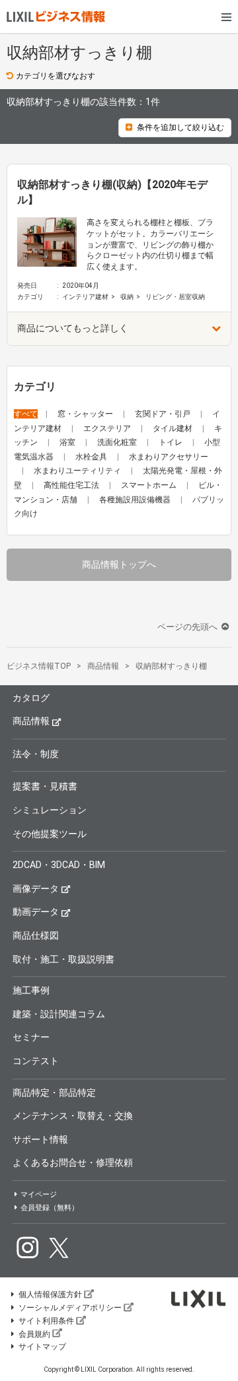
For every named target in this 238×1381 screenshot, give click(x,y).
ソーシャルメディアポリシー (70, 1307)
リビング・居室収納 (175, 296)
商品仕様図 (36, 935)
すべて (26, 414)
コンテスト (36, 1061)
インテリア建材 (85, 296)
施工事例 (31, 990)
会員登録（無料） (49, 1207)
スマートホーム (149, 485)
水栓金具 (92, 456)
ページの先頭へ (188, 627)
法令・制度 (36, 754)
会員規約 (34, 1334)
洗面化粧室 (118, 442)
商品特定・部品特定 (54, 1092)
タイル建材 (173, 428)
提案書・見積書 (45, 786)
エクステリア (108, 428)
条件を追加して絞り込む (180, 127)
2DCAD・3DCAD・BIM (59, 864)
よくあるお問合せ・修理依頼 (73, 1162)
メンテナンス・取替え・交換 (73, 1115)
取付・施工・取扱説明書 (63, 959)
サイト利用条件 (46, 1321)
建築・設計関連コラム (59, 1014)
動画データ (36, 911)
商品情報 (31, 721)
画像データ (36, 888)
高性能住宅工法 (72, 485)
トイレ (171, 442)
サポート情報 (40, 1139)
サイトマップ (42, 1346)
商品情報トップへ (119, 564)
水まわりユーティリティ (78, 470)
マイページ (38, 1194)
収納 (127, 296)
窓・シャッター (86, 414)
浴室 (68, 442)
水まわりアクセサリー (168, 456)
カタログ (31, 697)
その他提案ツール (50, 833)
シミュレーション (50, 810)
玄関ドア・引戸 (163, 414)
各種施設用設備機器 (136, 499)
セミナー (31, 1037)
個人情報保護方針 (50, 1294)
